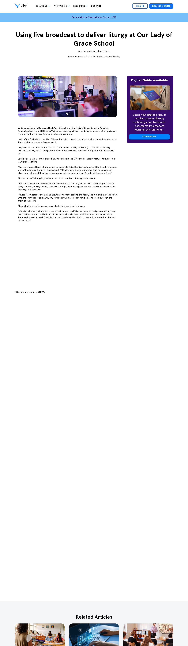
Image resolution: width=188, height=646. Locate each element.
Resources (79, 6)
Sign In (140, 6)
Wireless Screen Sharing (108, 56)
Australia (90, 56)
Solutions (41, 6)
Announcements (76, 56)
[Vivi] (21, 6)
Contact (96, 6)
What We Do (60, 6)
